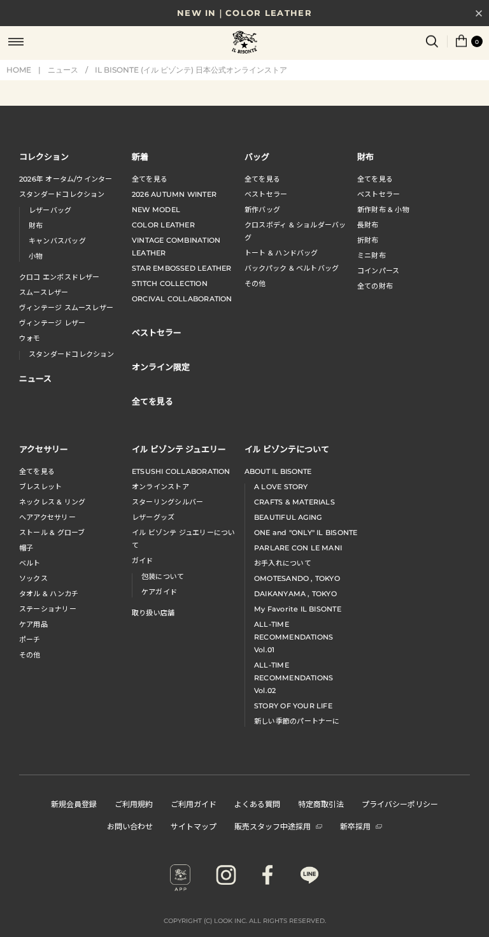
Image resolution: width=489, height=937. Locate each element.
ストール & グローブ (52, 532)
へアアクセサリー (47, 517)
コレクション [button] (44, 156)
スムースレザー (44, 292)
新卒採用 (355, 825)
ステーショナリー (47, 608)
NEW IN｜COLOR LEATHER (244, 13)
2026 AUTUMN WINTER (174, 194)
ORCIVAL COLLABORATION (182, 298)
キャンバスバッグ (57, 240)
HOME (18, 70)
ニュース (63, 70)
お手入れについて (282, 563)
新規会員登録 (74, 803)
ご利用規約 (134, 803)
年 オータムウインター (66, 179)
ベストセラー (265, 194)
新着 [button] (140, 156)
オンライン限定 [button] (161, 367)
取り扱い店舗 (153, 612)
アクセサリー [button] (43, 449)
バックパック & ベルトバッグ (291, 268)
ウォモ (30, 338)
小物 (36, 256)
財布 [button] (365, 156)
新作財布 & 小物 (383, 209)
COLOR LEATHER (163, 224)
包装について (162, 576)
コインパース (378, 270)
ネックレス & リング (52, 501)
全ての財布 (375, 286)
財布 (36, 225)
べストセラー (378, 194)
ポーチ (30, 639)
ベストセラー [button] (156, 332)
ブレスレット (40, 486)
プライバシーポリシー (400, 803)
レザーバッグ (50, 210)
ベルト (30, 563)
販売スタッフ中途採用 (272, 825)
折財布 (368, 240)
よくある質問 (257, 803)
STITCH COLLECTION (170, 283)
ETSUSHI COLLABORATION (181, 471)
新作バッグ (262, 209)
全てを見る (149, 179)
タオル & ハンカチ (48, 593)
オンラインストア (160, 486)
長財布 (368, 224)
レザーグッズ (153, 517)
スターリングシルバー (167, 501)
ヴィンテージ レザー (52, 322)
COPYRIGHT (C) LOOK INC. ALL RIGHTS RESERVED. (245, 921)
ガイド (142, 560)
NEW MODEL (156, 209)
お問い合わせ (130, 825)
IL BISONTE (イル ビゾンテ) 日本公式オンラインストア (244, 43)
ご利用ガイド (193, 803)
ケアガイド (159, 591)
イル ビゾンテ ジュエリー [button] (179, 449)
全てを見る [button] (152, 401)
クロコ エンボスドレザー (59, 277)
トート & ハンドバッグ (281, 252)
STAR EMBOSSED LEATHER (182, 268)
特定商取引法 (321, 803)
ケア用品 (33, 624)
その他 (255, 283)
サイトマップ (193, 825)
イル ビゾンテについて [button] (286, 449)
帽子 (26, 547)
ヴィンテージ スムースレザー (66, 307)
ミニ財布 (371, 255)
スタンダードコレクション (62, 194)
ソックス (33, 578)
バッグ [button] (256, 156)
